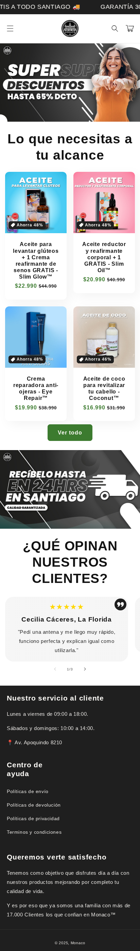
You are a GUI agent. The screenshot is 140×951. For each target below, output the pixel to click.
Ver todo (70, 433)
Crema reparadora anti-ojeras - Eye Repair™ (35, 388)
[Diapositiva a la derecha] (84, 669)
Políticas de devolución (34, 805)
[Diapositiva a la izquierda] (55, 669)
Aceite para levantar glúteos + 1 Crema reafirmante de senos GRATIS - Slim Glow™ (35, 260)
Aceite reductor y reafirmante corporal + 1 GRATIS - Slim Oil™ (104, 257)
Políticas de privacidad (33, 818)
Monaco (78, 943)
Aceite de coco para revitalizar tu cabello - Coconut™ (104, 388)
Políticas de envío (28, 791)
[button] (10, 28)
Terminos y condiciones (34, 832)
